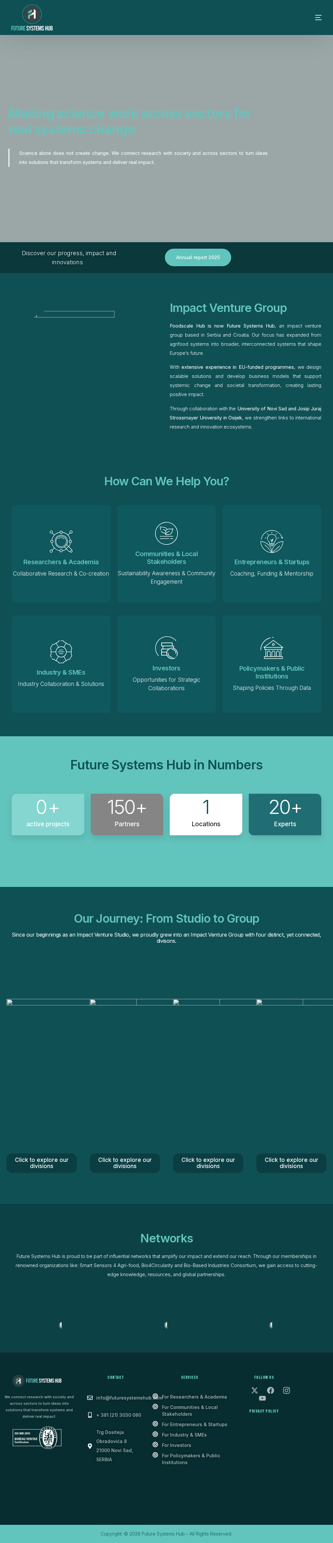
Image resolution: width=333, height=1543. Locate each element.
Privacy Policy (264, 1411)
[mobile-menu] (309, 18)
